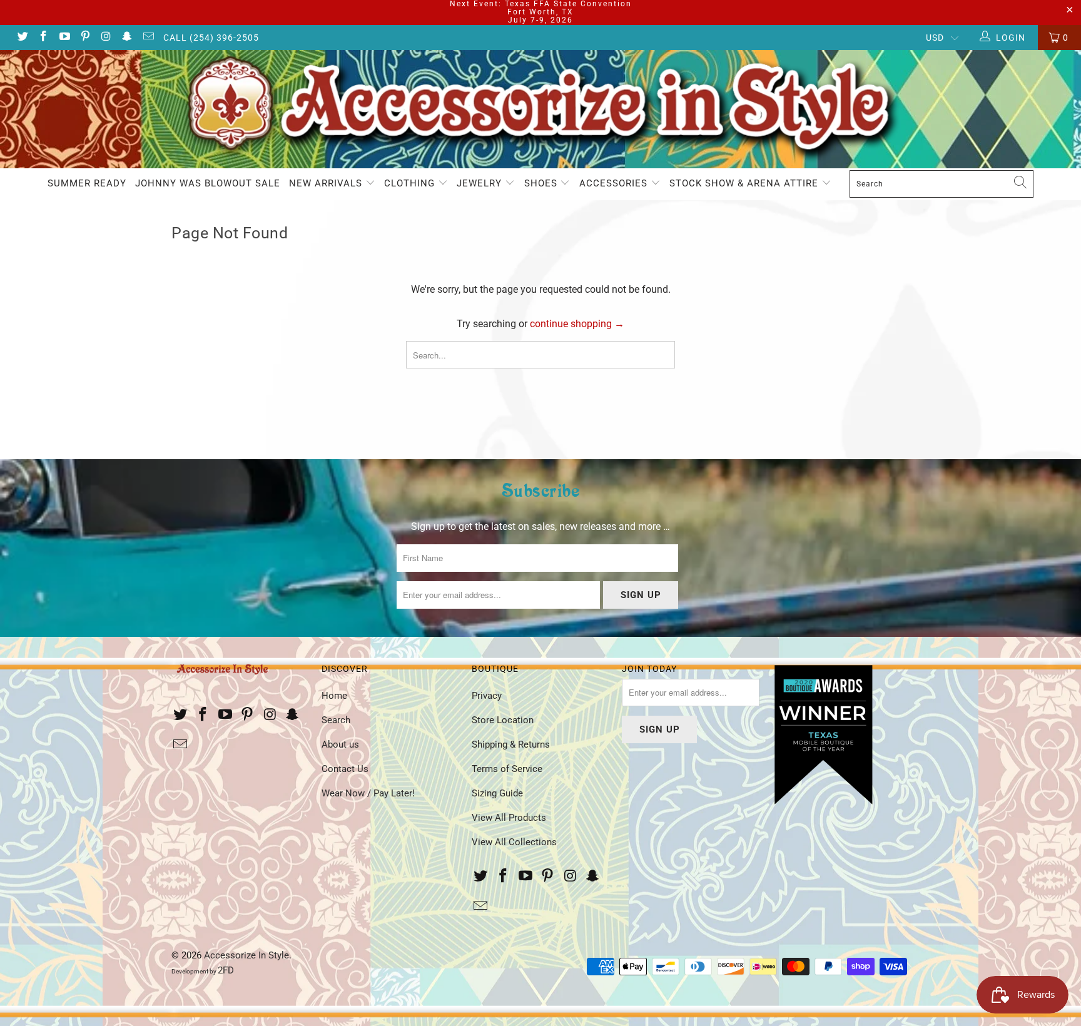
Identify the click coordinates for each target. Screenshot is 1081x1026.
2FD (226, 970)
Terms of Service (507, 769)
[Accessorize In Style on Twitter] (22, 38)
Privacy (487, 695)
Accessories (615, 183)
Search (336, 720)
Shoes (542, 183)
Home (334, 695)
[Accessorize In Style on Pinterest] (85, 38)
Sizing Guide (497, 793)
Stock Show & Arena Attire (745, 183)
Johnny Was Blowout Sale (207, 183)
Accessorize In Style (246, 955)
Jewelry (481, 183)
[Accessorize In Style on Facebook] (43, 38)
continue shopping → (577, 324)
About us (340, 744)
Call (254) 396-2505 (211, 38)
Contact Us (345, 769)
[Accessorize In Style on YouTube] (64, 38)
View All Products (509, 817)
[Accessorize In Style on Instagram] (105, 38)
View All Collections (514, 842)
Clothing (411, 183)
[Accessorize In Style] (540, 109)
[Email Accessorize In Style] (147, 38)
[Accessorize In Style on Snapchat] (127, 38)
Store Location (503, 720)
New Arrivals (327, 183)
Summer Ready (87, 183)
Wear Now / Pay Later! (368, 793)
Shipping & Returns (511, 744)
